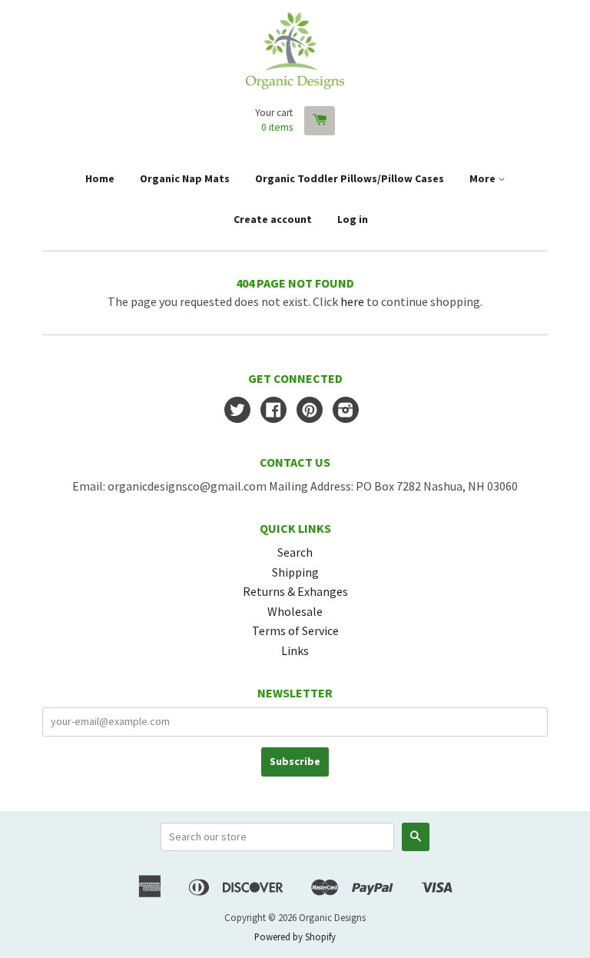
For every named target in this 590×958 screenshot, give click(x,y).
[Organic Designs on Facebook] (273, 411)
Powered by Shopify (295, 936)
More (483, 178)
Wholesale (295, 611)
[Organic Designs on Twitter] (237, 411)
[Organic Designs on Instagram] (346, 411)
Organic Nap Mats (185, 178)
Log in (352, 219)
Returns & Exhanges (295, 591)
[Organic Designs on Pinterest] (310, 411)
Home (99, 178)
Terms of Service (295, 630)
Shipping (295, 572)
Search (295, 552)
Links (295, 650)
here (352, 301)
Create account (273, 219)
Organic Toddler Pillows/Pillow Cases (349, 178)
